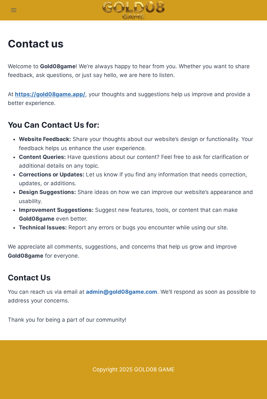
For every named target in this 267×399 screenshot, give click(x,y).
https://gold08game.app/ (50, 94)
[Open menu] (14, 10)
